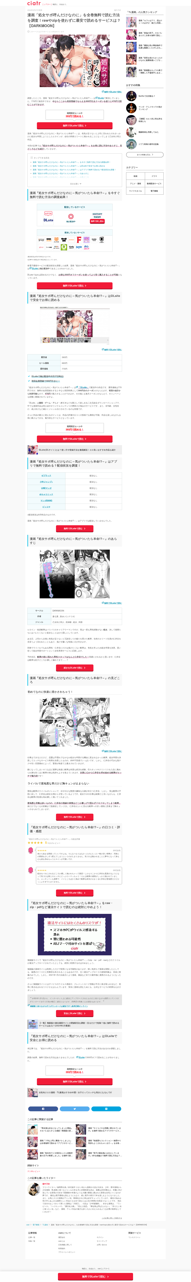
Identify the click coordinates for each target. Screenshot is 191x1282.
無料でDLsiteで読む (113, 91)
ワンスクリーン (134, 1237)
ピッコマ (46, 506)
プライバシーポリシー (66, 1252)
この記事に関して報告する (112, 1218)
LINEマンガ (46, 488)
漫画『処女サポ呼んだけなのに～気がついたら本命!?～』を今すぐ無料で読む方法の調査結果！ (72, 162)
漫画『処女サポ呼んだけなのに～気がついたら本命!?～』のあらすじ (61, 173)
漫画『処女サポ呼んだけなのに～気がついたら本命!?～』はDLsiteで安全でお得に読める (69, 165)
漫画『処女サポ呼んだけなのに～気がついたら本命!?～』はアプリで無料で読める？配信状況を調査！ (74, 169)
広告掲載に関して (65, 1245)
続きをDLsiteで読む (73, 667)
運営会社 (61, 1237)
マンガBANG (46, 500)
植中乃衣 (46, 1184)
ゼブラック (46, 475)
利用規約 (61, 1248)
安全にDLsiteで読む (73, 1013)
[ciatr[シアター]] (34, 4)
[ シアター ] (47, 4)
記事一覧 (31, 1237)
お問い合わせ (102, 1245)
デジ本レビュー (33, 1171)
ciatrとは (61, 1241)
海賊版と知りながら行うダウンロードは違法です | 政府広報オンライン (59, 1006)
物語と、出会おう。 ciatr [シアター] (95, 1268)
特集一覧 (31, 1241)
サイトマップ (102, 1241)
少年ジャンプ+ (46, 481)
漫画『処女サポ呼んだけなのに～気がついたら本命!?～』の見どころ (61, 177)
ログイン (100, 1237)
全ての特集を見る (143, 154)
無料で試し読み (97, 221)
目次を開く (74, 183)
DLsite (101, 98)
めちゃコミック (46, 494)
